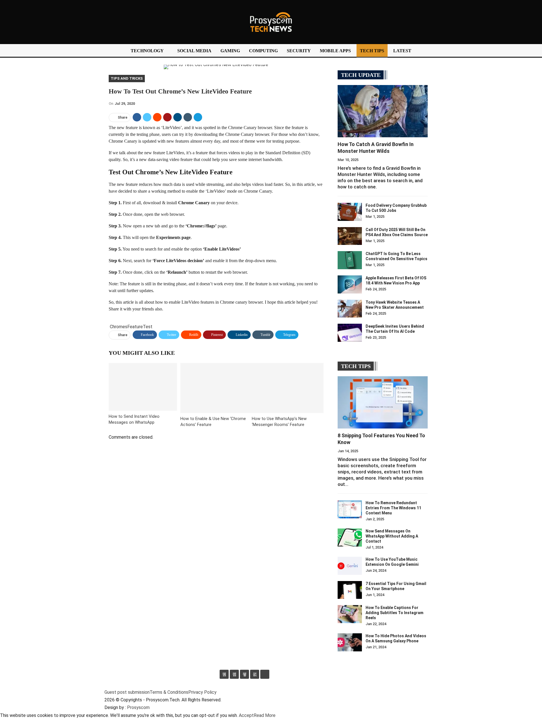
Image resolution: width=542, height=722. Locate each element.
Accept (246, 715)
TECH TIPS (372, 50)
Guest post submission (127, 692)
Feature (135, 326)
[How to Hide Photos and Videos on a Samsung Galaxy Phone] (350, 642)
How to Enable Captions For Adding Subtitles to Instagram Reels (394, 612)
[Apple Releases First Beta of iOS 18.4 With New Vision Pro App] (350, 284)
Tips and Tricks (127, 78)
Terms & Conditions (169, 692)
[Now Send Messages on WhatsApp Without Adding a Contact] (350, 538)
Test (147, 326)
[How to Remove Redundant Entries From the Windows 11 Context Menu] (350, 509)
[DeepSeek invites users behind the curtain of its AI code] (350, 333)
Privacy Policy (202, 692)
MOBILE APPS (335, 50)
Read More (265, 715)
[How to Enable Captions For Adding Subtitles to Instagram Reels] (350, 614)
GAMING (230, 50)
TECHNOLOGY (147, 50)
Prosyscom (138, 707)
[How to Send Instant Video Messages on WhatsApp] (143, 387)
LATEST (402, 50)
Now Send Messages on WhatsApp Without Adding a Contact (392, 536)
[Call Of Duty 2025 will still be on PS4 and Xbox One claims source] (350, 236)
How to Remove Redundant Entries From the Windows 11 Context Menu (393, 508)
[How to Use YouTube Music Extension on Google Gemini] (350, 566)
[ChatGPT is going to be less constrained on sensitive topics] (350, 260)
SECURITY (299, 50)
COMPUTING (263, 50)
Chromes (118, 326)
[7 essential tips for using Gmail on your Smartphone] (350, 590)
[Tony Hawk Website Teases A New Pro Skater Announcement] (350, 309)
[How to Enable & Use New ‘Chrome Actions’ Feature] (216, 388)
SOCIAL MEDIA (194, 50)
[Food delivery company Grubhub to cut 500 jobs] (350, 212)
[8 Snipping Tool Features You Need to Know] (383, 402)
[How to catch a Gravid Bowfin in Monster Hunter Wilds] (383, 111)
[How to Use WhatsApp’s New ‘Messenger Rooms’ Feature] (288, 388)
